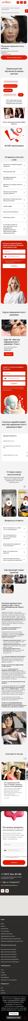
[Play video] (9, 503)
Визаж (2, 923)
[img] (21, 2)
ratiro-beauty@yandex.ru (9, 885)
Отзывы (3, 972)
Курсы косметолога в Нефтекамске (10, 959)
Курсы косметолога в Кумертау (8, 952)
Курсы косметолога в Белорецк (8, 957)
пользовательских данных (16, 1000)
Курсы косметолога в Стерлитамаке (10, 962)
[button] (14, 57)
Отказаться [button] (13, 1013)
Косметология (4, 928)
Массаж (3, 926)
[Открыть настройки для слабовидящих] (26, 11)
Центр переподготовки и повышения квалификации (11, 8)
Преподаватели (5, 977)
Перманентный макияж (6, 933)
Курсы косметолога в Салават (8, 949)
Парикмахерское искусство (8, 936)
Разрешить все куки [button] (13, 1017)
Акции (2, 990)
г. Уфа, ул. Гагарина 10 (10, 882)
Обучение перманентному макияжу (10, 12)
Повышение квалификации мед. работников (12, 941)
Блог (2, 988)
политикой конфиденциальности (12, 857)
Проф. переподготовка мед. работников (11, 938)
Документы (4, 975)
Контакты (3, 993)
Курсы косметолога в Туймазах (9, 954)
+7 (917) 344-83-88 (11, 874)
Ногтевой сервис (5, 931)
